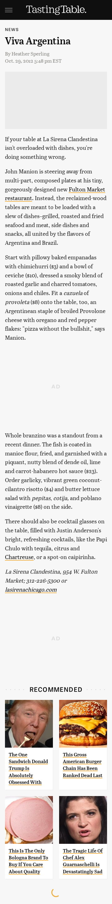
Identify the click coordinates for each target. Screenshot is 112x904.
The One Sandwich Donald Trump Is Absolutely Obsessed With (28, 768)
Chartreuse (19, 557)
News (12, 29)
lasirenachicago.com (31, 589)
